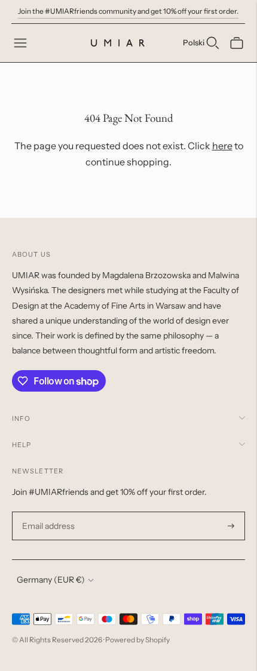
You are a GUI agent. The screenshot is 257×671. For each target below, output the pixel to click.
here (222, 146)
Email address (47, 511)
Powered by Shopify (137, 639)
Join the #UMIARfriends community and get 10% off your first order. (128, 11)
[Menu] (20, 43)
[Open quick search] (212, 43)
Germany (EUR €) (51, 579)
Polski (193, 42)
